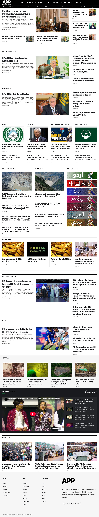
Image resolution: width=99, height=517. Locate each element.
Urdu (43, 483)
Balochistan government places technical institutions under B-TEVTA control (85, 146)
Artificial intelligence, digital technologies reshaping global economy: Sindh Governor (36, 146)
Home (4, 483)
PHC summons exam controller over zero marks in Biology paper (61, 157)
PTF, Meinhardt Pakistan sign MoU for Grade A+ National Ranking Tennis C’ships (84, 349)
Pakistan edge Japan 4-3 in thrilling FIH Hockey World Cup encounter (17, 330)
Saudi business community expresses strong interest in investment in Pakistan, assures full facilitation (85, 262)
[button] (32, 2)
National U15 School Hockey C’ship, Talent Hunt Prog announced (82, 329)
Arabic (43, 498)
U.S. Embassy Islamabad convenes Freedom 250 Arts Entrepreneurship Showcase (17, 284)
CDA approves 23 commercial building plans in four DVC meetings (82, 103)
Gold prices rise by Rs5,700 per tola (61, 260)
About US (5, 486)
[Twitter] (75, 503)
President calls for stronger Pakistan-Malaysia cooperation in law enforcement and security (16, 13)
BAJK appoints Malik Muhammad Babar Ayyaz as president (48, 224)
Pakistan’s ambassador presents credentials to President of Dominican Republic (80, 38)
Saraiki (43, 495)
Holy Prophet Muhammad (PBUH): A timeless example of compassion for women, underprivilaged (37, 382)
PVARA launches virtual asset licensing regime (36, 260)
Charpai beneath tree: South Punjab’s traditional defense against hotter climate (12, 381)
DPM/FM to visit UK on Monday (15, 94)
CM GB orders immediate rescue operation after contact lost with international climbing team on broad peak (15, 230)
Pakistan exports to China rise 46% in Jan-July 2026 (83, 70)
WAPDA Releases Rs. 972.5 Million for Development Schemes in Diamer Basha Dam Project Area (16, 196)
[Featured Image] (52, 20)
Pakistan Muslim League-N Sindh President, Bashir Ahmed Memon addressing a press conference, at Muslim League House (49, 466)
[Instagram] (67, 503)
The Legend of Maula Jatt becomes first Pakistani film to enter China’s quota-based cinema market (84, 297)
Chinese (44, 501)
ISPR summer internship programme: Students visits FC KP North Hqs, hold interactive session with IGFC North (61, 147)
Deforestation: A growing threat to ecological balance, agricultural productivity (61, 381)
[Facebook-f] (63, 503)
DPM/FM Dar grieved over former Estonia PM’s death (16, 59)
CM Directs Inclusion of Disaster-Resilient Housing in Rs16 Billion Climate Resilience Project (16, 207)
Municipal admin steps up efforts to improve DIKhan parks (25, 7)
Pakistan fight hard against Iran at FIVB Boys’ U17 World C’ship (84, 339)
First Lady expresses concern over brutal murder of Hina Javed (61, 7)
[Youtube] (71, 503)
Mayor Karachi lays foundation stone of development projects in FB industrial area (37, 158)
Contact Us (5, 495)
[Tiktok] (79, 503)
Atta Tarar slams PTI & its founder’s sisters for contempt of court (80, 25)
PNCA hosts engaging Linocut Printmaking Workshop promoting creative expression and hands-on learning (84, 283)
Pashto (43, 486)
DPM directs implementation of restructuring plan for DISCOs (79, 13)
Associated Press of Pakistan (80, 403)
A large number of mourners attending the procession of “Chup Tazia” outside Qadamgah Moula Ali (16, 466)
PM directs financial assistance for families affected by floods (13, 37)
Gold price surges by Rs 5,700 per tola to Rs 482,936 (12, 260)
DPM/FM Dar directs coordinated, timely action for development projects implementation (48, 38)
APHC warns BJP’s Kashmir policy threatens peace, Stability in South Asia (48, 205)
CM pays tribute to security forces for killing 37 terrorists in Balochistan (85, 158)
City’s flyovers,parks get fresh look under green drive (11, 157)
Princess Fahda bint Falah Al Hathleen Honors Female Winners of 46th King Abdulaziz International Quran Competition (84, 59)
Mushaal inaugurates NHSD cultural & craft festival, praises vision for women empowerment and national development (83, 310)
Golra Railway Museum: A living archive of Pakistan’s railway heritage (84, 381)
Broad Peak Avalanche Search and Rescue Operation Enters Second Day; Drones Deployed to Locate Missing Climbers (16, 219)
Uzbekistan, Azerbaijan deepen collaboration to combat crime (83, 79)
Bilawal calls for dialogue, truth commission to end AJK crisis (49, 215)
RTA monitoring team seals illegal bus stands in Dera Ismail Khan (12, 146)
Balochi (44, 492)
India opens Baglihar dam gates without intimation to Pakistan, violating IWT (47, 195)
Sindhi (43, 489)
